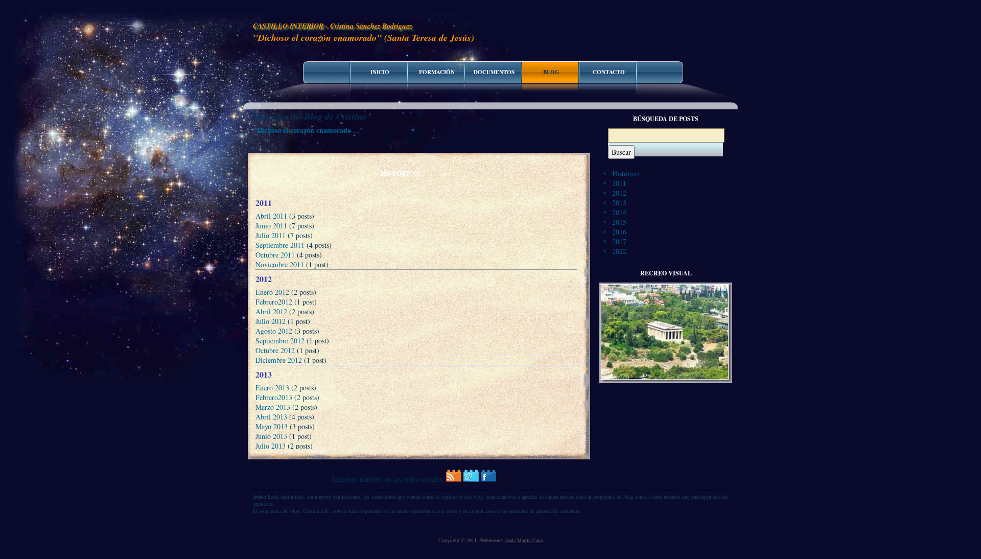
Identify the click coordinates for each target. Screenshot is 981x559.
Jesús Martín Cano (524, 540)
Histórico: (626, 173)
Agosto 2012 (273, 331)
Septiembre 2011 (280, 245)
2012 (619, 193)
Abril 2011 (271, 216)
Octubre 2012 (275, 350)
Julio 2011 (270, 235)
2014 (619, 212)
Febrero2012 (273, 302)
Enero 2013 (272, 387)
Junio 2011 (271, 225)
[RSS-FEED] (453, 479)
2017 (619, 241)
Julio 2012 (270, 321)
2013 (619, 202)
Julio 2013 (270, 446)
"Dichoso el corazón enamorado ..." (308, 130)
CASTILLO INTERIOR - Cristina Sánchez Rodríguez (332, 26)
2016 (619, 232)
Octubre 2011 (275, 255)
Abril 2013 (271, 417)
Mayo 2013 (271, 426)
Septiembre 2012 (280, 340)
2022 (619, 251)
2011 (619, 183)
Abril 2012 (271, 311)
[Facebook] (488, 479)
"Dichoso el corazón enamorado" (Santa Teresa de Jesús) (363, 37)
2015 (619, 222)
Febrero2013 (273, 397)
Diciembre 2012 (278, 360)
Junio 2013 (271, 436)
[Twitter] (471, 479)
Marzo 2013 (272, 407)
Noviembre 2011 (279, 264)
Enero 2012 (272, 292)
